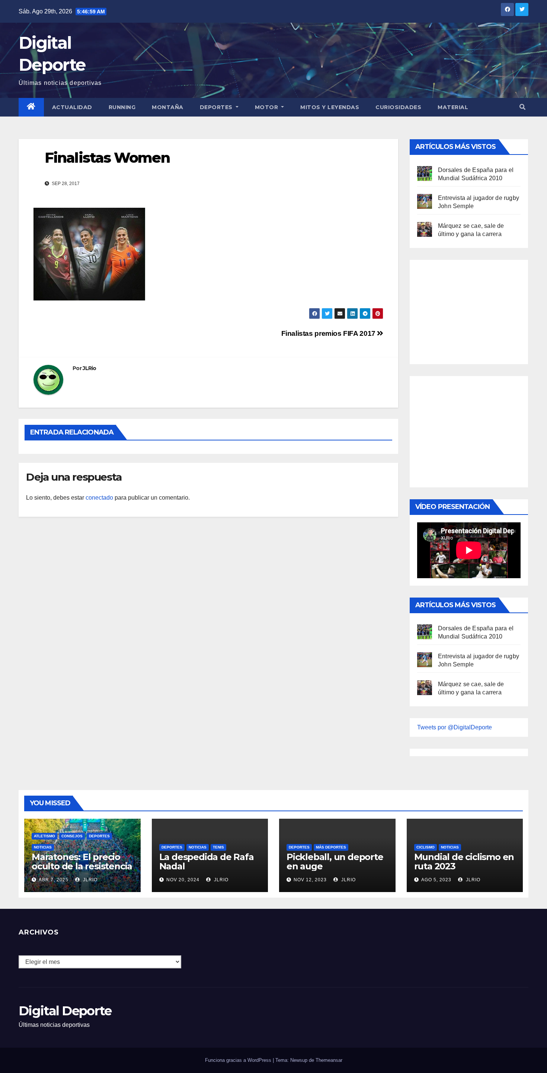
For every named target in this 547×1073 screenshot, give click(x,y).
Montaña (167, 107)
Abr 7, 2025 (53, 879)
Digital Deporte (65, 1011)
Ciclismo (425, 847)
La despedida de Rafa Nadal (206, 861)
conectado (99, 497)
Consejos (72, 836)
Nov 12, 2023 (310, 879)
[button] (522, 107)
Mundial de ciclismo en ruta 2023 (464, 861)
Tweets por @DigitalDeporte (454, 727)
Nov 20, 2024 (182, 879)
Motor (267, 107)
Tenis (218, 847)
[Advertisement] (473, 310)
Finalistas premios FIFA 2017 (329, 333)
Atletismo (44, 836)
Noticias (43, 847)
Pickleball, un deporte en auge (335, 861)
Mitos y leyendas (329, 107)
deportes (99, 836)
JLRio (89, 368)
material (453, 107)
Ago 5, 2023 (436, 879)
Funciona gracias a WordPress (239, 1060)
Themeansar (329, 1060)
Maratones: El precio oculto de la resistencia (82, 861)
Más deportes (331, 847)
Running (122, 107)
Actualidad (72, 107)
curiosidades (398, 107)
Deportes (217, 107)
